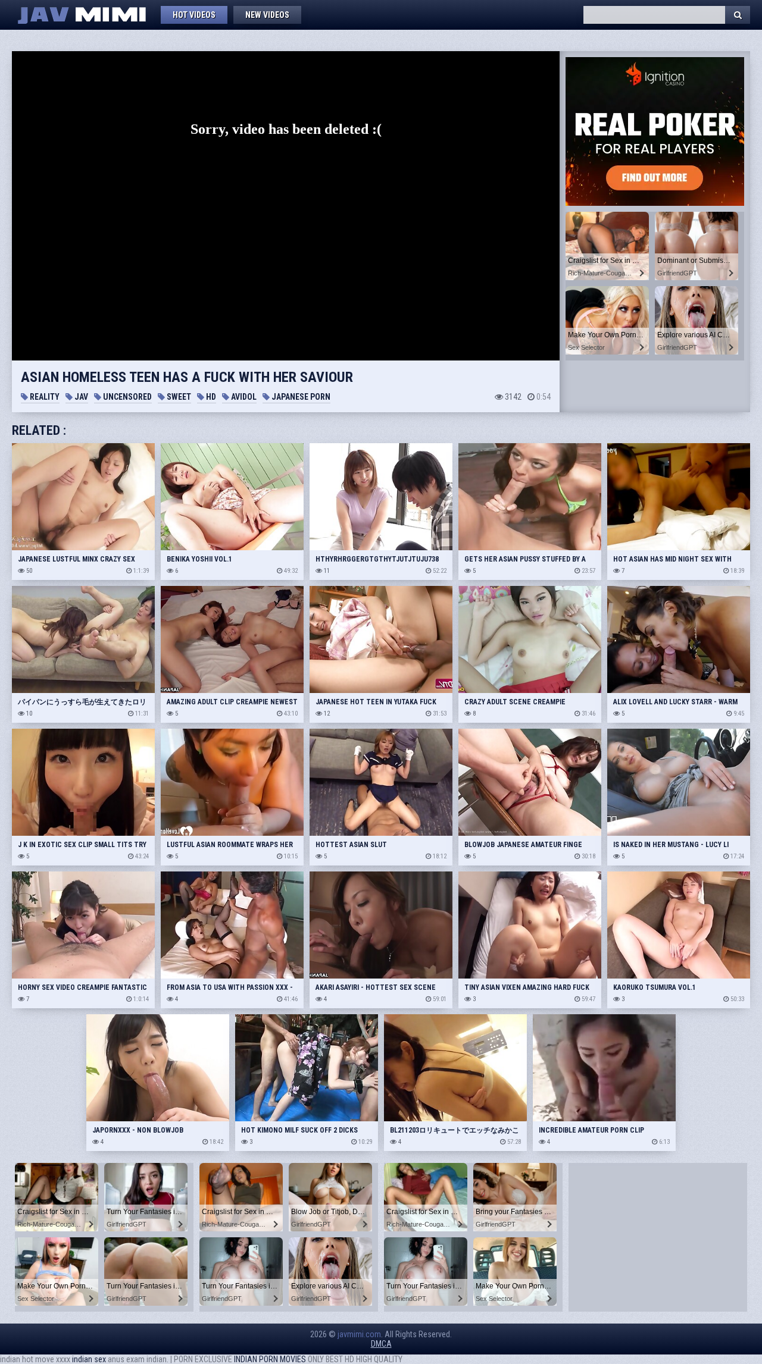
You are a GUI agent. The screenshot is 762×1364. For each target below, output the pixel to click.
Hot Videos (194, 15)
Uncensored (126, 397)
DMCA (381, 1344)
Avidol (243, 397)
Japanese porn (300, 397)
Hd (210, 397)
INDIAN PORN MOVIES (270, 1359)
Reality (44, 397)
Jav (80, 397)
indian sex (89, 1359)
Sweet (178, 397)
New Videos (267, 15)
